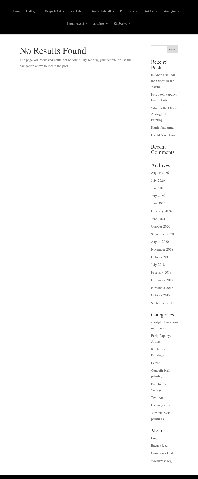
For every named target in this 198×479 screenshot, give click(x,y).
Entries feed (159, 445)
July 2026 (158, 180)
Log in (155, 437)
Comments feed (162, 453)
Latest (155, 362)
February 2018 (161, 272)
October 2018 (160, 256)
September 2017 (162, 302)
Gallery (31, 11)
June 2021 (158, 218)
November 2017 (162, 287)
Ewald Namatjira (163, 135)
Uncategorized (161, 405)
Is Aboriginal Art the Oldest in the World (163, 80)
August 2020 (160, 241)
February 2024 (161, 211)
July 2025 (158, 195)
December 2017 (162, 279)
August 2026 (160, 172)
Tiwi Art (148, 11)
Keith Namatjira (162, 127)
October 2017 (160, 295)
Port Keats (127, 11)
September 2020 (162, 234)
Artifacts (98, 24)
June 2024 (158, 203)
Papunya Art (75, 24)
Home (17, 11)
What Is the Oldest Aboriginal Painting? (164, 113)
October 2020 (160, 226)
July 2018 (158, 264)
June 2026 (158, 188)
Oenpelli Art (53, 11)
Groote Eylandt (101, 11)
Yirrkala (76, 11)
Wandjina (169, 11)
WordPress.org (161, 460)
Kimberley (120, 24)
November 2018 (162, 249)
